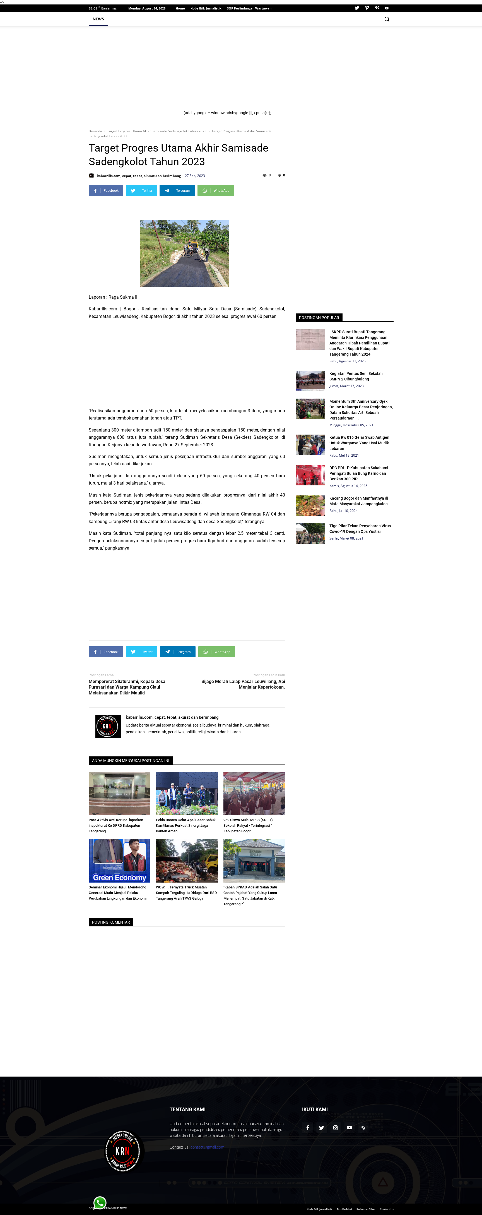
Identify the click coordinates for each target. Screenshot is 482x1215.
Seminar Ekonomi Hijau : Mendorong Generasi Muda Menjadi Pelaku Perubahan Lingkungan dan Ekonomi (117, 892)
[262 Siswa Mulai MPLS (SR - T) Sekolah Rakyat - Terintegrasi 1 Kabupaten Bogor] (254, 793)
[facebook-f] (307, 1127)
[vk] (377, 8)
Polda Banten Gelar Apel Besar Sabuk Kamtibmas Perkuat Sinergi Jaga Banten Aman (186, 825)
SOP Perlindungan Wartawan (249, 8)
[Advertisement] (285, 71)
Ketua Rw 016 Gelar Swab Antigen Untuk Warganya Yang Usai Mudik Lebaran (359, 443)
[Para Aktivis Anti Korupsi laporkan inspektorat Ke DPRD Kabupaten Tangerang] (120, 793)
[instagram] (335, 1127)
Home (180, 8)
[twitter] (357, 8)
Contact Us (387, 1209)
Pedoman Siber (365, 1209)
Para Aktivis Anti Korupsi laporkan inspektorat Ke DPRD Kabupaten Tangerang (116, 825)
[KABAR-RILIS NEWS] (124, 1151)
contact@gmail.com (207, 1147)
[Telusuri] (387, 19)
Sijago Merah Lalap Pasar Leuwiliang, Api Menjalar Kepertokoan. (243, 684)
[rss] (363, 1127)
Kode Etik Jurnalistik (206, 8)
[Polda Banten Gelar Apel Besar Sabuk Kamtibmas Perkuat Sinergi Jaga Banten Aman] (187, 793)
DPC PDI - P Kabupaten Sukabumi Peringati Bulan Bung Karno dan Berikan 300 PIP (358, 473)
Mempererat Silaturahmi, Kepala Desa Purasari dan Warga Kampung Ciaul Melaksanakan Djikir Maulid (127, 687)
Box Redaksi (344, 1209)
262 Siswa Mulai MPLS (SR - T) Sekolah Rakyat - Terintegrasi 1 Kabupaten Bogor (248, 825)
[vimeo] (367, 8)
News (98, 18)
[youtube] (386, 8)
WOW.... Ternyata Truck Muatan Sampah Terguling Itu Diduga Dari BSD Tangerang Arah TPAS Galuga (186, 892)
